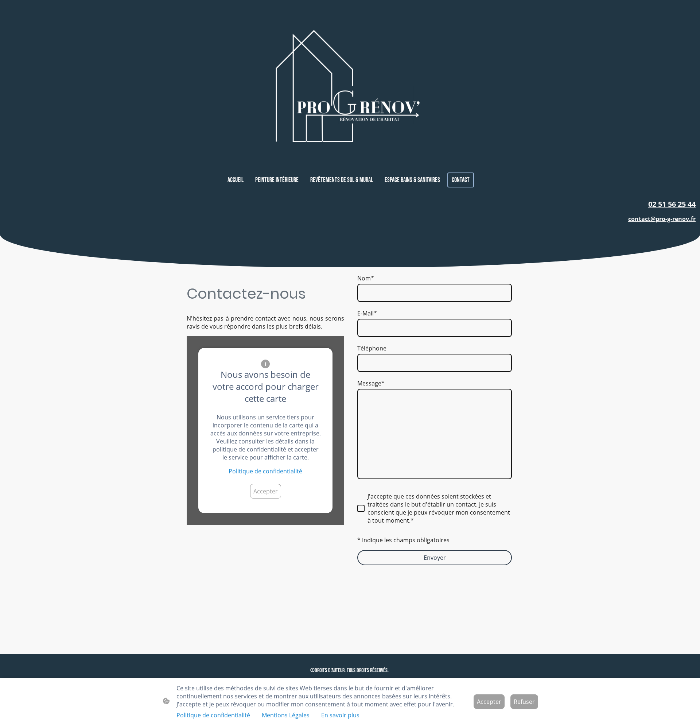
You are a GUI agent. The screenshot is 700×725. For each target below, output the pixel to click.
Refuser (524, 702)
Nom (365, 278)
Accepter (265, 491)
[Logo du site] (350, 86)
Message (371, 383)
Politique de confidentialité (265, 471)
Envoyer (435, 558)
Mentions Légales (286, 715)
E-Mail (367, 313)
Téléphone (371, 348)
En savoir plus (340, 715)
